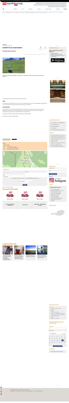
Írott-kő (52, 317)
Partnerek (24, 391)
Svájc (65, 4)
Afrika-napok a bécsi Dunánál (57, 351)
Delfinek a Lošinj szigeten (55, 312)
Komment (26, 171)
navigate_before (50, 333)
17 (49, 340)
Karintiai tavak (61, 11)
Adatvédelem (39, 391)
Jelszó (50, 170)
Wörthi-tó (38, 12)
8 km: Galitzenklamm (55, 126)
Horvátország (40, 4)
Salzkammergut (27, 12)
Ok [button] (0, 1)
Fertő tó (41, 11)
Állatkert (56, 12)
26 (54, 342)
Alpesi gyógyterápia (61, 12)
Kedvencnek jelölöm (7, 139)
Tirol (7, 45)
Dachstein (28, 11)
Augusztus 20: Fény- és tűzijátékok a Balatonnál (30, 256)
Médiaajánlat (30, 391)
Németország (49, 4)
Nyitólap (15, 9)
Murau (14, 12)
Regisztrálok (51, 176)
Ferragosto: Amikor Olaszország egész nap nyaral (59, 136)
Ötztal (20, 12)
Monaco (45, 4)
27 (57, 342)
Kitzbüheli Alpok (8, 12)
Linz (12, 12)
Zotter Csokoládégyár (55, 189)
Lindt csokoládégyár (55, 196)
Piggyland (64, 6)
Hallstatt (50, 11)
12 (54, 338)
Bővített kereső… (51, 330)
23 (64, 340)
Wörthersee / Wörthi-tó (55, 194)
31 (49, 343)
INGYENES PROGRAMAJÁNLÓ (56, 322)
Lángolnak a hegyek (54, 140)
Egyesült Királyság (52, 3)
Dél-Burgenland (32, 11)
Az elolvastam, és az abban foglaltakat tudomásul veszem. (25, 178)
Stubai (36, 12)
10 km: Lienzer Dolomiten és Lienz (57, 129)
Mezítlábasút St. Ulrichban (55, 318)
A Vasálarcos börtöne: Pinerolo (56, 308)
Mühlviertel (52, 310)
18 (52, 340)
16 (64, 338)
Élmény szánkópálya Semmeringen (57, 190)
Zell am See (42, 12)
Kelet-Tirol (4, 12)
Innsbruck (53, 11)
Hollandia (35, 4)
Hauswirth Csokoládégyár (56, 193)
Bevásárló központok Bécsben (57, 198)
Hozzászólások (48, 9)
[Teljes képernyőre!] (4, 155)
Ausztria (37, 3)
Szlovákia (50, 6)
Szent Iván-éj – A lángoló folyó (56, 143)
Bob (8, 51)
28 (59, 342)
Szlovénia (54, 6)
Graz (47, 11)
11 (52, 338)
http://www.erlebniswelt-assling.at (12, 149)
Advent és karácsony (51, 12)
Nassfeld (17, 12)
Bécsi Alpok (20, 11)
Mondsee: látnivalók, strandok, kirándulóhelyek (58, 314)
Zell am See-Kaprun (55, 195)
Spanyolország (60, 4)
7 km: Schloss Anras (55, 124)
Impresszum (12, 391)
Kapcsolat (58, 9)
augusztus (53, 333)
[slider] (44, 54)
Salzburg (23, 12)
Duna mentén (37, 11)
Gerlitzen (44, 11)
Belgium (41, 3)
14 (59, 338)
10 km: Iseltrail (54, 128)
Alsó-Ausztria (16, 11)
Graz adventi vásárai (54, 141)
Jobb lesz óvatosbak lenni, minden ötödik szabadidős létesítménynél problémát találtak (7, 257)
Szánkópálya (6, 11)
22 (62, 340)
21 (59, 340)
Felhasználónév (51, 168)
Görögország (64, 3)
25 (52, 342)
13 (57, 338)
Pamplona (52, 309)
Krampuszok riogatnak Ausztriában (56, 145)
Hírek (23, 9)
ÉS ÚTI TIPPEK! (52, 323)
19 (54, 340)
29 (62, 342)
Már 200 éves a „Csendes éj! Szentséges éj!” (58, 142)
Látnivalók (30, 9)
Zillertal (46, 12)
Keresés (39, 9)
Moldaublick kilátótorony (55, 315)
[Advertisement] (25, 88)
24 (49, 342)
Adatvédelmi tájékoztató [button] (25, 0)
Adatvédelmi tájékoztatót (17, 178)
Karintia (57, 11)
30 (64, 342)
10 (49, 338)
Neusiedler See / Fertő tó (56, 199)
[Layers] (45, 152)
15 (62, 338)
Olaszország (55, 4)
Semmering (32, 12)
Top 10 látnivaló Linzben (56, 191)
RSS (34, 391)
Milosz (52, 307)
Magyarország (59, 6)
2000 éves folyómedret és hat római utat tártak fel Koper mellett (41, 256)
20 (57, 340)
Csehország (46, 3)
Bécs (3, 11)
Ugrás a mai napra (57, 346)
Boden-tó (24, 11)
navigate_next (65, 330)
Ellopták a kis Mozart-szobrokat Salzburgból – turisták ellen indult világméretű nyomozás (19, 257)
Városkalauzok (11, 11)
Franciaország (58, 3)
